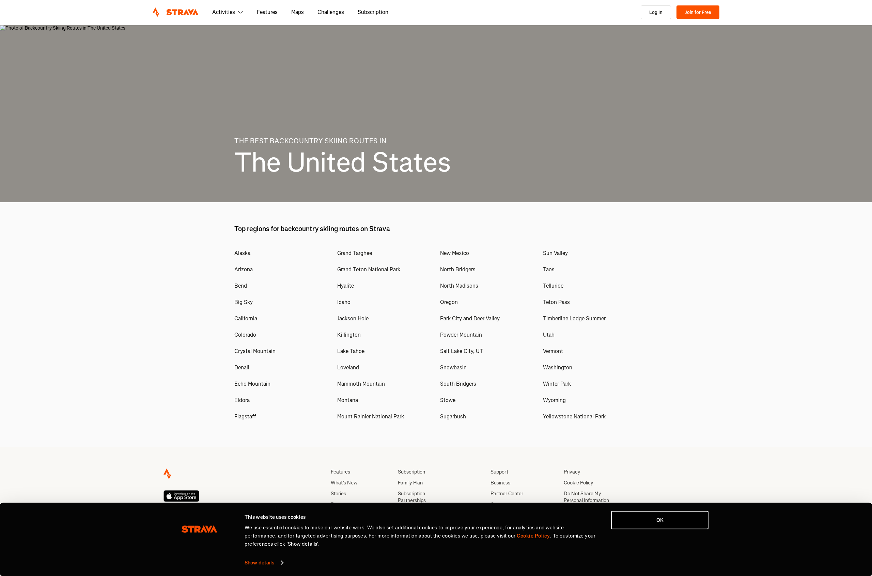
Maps (297, 12)
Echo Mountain (252, 383)
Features (267, 12)
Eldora (242, 400)
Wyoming (554, 400)
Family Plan (410, 482)
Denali (241, 367)
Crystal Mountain (255, 351)
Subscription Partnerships (412, 497)
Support (499, 471)
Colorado (245, 334)
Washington (557, 367)
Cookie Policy (578, 482)
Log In (656, 12)
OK (660, 520)
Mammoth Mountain (361, 383)
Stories (338, 493)
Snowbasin (453, 367)
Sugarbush (453, 416)
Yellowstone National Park (574, 416)
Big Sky (243, 302)
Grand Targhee (354, 253)
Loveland (348, 367)
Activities (223, 12)
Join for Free (698, 12)
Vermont (553, 351)
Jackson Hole (353, 318)
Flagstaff (245, 416)
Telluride (553, 285)
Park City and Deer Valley (470, 318)
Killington (349, 334)
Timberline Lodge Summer (574, 318)
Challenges (330, 12)
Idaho (344, 302)
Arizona (243, 269)
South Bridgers (458, 383)
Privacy (572, 471)
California (245, 318)
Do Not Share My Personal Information (586, 497)
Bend (240, 285)
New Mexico (454, 253)
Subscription (373, 12)
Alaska (242, 253)
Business (500, 482)
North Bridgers (458, 269)
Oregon (449, 302)
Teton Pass (556, 302)
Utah (549, 334)
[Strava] (176, 12)
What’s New (344, 482)
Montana (347, 400)
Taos (549, 269)
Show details (259, 562)
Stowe (447, 400)
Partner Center (506, 493)
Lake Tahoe (350, 351)
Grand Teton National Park (368, 269)
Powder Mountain (461, 334)
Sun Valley (555, 253)
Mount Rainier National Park (370, 416)
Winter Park (557, 383)
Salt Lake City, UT (461, 351)
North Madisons (459, 285)
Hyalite (345, 285)
